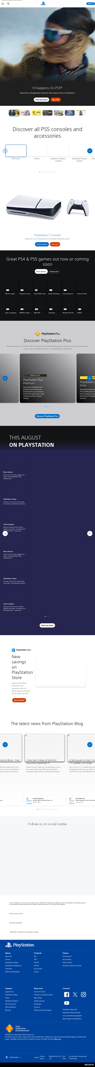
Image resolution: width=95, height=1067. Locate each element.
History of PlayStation (12, 972)
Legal (36, 1057)
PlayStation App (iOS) (70, 1009)
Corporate (8, 969)
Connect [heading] (66, 988)
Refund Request (10, 1007)
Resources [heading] (38, 988)
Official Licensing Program (43, 1010)
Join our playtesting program (72, 1016)
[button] (14, 113)
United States (14, 1057)
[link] (15, 467)
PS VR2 (36, 962)
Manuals (8, 1010)
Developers (38, 1004)
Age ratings (38, 998)
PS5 (35, 956)
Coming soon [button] (54, 271)
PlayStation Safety (11, 995)
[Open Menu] (3, 3)
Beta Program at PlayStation (72, 1019)
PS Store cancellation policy (43, 995)
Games (36, 972)
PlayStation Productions (13, 966)
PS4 (35, 959)
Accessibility (67, 959)
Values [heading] (65, 953)
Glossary (37, 1007)
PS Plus (36, 966)
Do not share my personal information (78, 1057)
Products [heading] (38, 953)
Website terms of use (55, 1057)
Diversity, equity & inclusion (72, 966)
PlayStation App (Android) (71, 1013)
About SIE (8, 956)
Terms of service (39, 992)
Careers (7, 959)
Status (7, 998)
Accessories (38, 969)
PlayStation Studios (11, 962)
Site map (64, 1057)
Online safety (67, 962)
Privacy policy (42, 1057)
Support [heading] (8, 988)
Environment (67, 956)
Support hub (9, 992)
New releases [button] (41, 271)
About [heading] (7, 953)
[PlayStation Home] (43, 3)
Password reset (10, 1004)
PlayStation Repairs (11, 1001)
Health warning (39, 1001)
